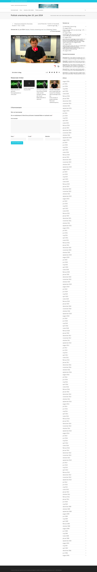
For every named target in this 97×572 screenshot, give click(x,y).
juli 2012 (65, 482)
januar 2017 (66, 362)
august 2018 (66, 316)
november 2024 (67, 133)
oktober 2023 (66, 164)
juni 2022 (65, 204)
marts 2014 (66, 445)
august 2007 (66, 543)
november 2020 (67, 250)
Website (47, 136)
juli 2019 (65, 289)
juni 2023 (65, 174)
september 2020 (67, 255)
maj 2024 (65, 147)
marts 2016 (66, 387)
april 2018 (65, 326)
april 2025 (65, 120)
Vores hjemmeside (14, 10)
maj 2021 (65, 235)
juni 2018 (65, 321)
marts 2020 (66, 269)
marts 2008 (66, 536)
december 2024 (67, 130)
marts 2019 (66, 299)
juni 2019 (65, 291)
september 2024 (67, 138)
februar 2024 (66, 155)
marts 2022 (66, 211)
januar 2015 (66, 421)
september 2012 (67, 480)
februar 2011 (66, 497)
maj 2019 (65, 294)
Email (29, 136)
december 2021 (67, 218)
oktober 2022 (66, 194)
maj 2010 (65, 504)
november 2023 (67, 162)
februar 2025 (66, 125)
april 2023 (65, 179)
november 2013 (67, 455)
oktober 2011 (66, 494)
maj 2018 (65, 323)
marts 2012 (66, 489)
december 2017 (67, 335)
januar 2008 (66, 538)
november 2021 (67, 221)
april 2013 (65, 470)
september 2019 (67, 284)
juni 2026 (65, 86)
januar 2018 (66, 333)
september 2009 (67, 511)
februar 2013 (66, 472)
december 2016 (67, 365)
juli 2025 (65, 113)
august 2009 (66, 514)
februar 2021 (66, 243)
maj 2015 (65, 411)
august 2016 (66, 375)
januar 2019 (66, 304)
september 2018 (67, 313)
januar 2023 (66, 186)
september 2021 (67, 226)
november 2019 (67, 279)
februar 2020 (66, 272)
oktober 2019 (66, 282)
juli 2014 (65, 436)
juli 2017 (65, 348)
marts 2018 (66, 328)
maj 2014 (65, 441)
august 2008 (66, 528)
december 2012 (67, 475)
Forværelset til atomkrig (69, 26)
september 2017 (67, 343)
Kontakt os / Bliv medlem (29, 10)
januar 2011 (66, 499)
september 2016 (67, 372)
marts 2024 (66, 152)
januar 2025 (66, 128)
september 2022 (67, 196)
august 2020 (66, 257)
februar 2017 (66, 360)
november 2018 (67, 309)
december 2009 (67, 506)
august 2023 (66, 169)
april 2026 (65, 91)
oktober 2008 (66, 526)
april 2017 (65, 355)
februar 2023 (66, 184)
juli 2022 (65, 201)
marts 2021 (66, 240)
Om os (21, 10)
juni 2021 (65, 233)
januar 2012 (66, 492)
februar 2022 (66, 213)
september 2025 (67, 108)
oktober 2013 (66, 458)
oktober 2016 (66, 370)
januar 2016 (66, 392)
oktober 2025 (66, 106)
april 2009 (65, 521)
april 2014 (65, 443)
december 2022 (67, 189)
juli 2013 (65, 463)
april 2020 (65, 267)
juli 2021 (65, 230)
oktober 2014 (66, 428)
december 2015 (67, 394)
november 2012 (67, 477)
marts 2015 (66, 416)
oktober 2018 (66, 311)
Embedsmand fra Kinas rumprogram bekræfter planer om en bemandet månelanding (76, 61)
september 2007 (67, 541)
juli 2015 (65, 406)
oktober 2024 (66, 135)
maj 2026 (65, 89)
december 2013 (67, 453)
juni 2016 (65, 379)
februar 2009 (66, 524)
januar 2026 (66, 98)
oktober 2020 (66, 252)
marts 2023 (66, 182)
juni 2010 (65, 502)
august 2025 (66, 111)
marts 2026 (66, 94)
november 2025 (67, 103)
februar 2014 (66, 448)
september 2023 (67, 167)
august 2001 (66, 555)
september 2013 (67, 460)
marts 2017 (66, 357)
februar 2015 (66, 419)
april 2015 (65, 414)
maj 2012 (65, 487)
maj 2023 (65, 177)
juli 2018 (65, 318)
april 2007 (65, 548)
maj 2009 (65, 519)
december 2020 (67, 247)
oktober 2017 (66, 340)
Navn (12, 136)
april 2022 (65, 208)
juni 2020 (65, 262)
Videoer (54, 29)
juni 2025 (65, 116)
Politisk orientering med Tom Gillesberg (41, 29)
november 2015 (67, 397)
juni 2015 (65, 409)
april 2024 (65, 150)
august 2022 (66, 199)
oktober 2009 (66, 509)
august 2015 (66, 404)
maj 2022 (65, 206)
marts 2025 (66, 123)
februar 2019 (66, 301)
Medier (27, 29)
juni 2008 (65, 531)
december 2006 (67, 550)
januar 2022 (66, 216)
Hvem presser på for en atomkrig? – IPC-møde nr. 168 (74, 30)
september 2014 (67, 431)
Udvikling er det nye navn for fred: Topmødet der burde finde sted (72, 35)
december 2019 (67, 277)
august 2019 (66, 287)
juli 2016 (65, 377)
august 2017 (66, 345)
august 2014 (66, 433)
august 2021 (66, 228)
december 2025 (67, 101)
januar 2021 (66, 245)
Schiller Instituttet (53, 15)
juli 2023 (65, 172)
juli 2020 (65, 260)
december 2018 (67, 306)
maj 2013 (65, 467)
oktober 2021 (66, 223)
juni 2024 (65, 145)
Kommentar (14, 118)
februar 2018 (66, 331)
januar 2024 (66, 157)
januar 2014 (66, 450)
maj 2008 (65, 533)
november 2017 (67, 338)
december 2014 (67, 423)
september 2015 (67, 401)
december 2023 (67, 160)
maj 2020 (65, 265)
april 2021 (65, 238)
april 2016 (65, 384)
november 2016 (67, 367)
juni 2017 (65, 350)
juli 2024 (65, 142)
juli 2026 (65, 84)
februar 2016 (66, 389)
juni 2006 (65, 553)
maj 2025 (65, 118)
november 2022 (67, 191)
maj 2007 (65, 546)
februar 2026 (66, 96)
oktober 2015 (66, 399)
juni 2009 (65, 516)
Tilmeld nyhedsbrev (39, 10)
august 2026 (66, 81)
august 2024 (66, 140)
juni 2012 (65, 484)
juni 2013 (65, 465)
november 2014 (67, 426)
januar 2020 (66, 274)
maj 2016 (65, 382)
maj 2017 (65, 353)
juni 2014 (65, 438)
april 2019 (65, 296)
